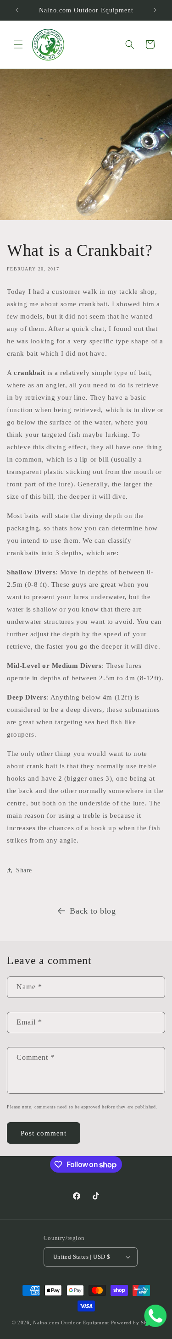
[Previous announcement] (17, 10)
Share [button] (24, 870)
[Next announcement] (155, 10)
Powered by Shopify (136, 1322)
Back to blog (93, 910)
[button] (18, 44)
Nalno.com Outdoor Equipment (71, 1322)
